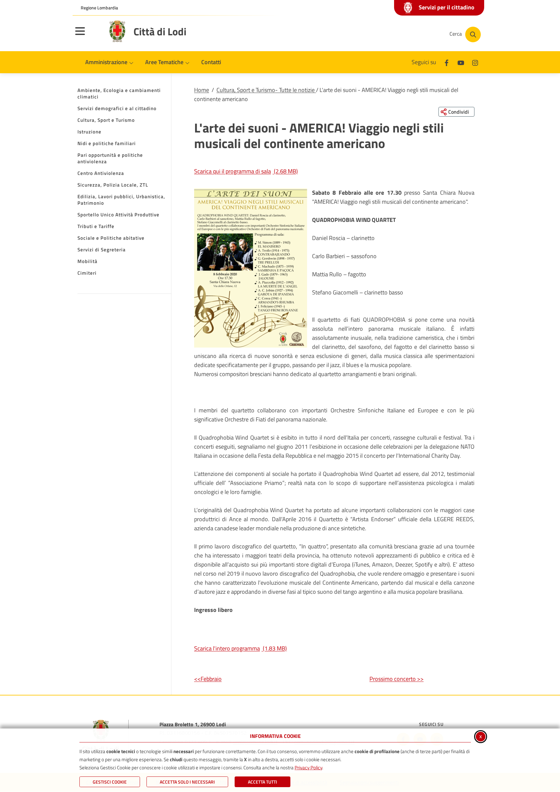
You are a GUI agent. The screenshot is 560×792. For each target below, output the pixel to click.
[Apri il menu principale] (88, 35)
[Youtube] (461, 62)
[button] (250, 268)
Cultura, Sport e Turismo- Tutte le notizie (266, 90)
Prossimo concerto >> (396, 678)
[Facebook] (446, 62)
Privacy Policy (308, 767)
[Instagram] (475, 62)
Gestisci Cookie (110, 781)
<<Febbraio (208, 678)
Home (201, 90)
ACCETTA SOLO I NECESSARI (187, 781)
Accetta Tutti (262, 781)
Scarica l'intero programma (240, 648)
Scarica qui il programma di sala (246, 171)
